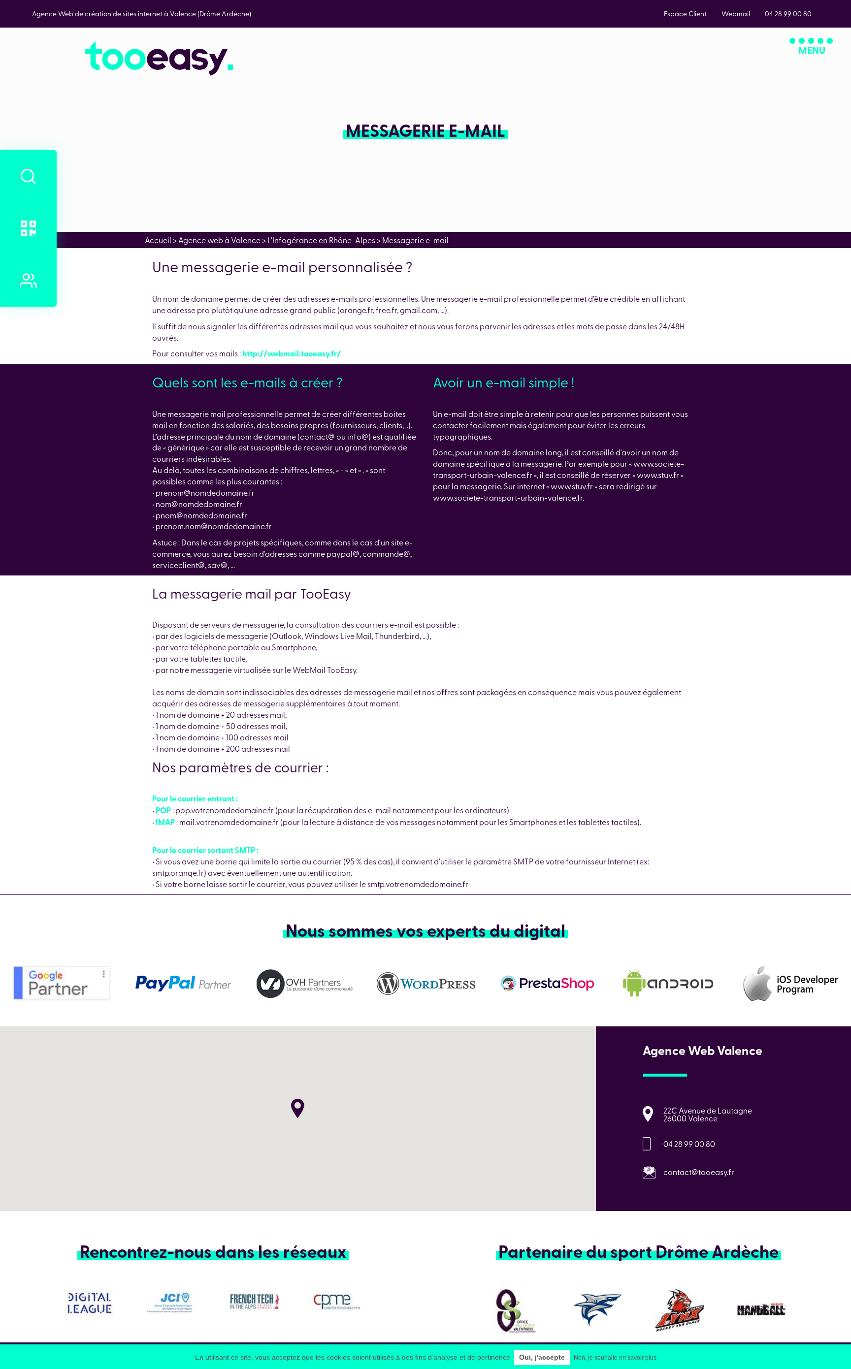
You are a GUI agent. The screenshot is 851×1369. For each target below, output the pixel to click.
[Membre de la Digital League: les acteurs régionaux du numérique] (89, 1303)
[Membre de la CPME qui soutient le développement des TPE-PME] (335, 1302)
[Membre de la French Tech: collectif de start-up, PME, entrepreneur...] (254, 1302)
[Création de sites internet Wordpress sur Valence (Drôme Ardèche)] (426, 983)
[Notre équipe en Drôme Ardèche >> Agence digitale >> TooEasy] (28, 281)
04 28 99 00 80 (689, 1143)
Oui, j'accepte (542, 1357)
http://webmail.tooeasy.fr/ (291, 353)
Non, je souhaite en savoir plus (615, 1358)
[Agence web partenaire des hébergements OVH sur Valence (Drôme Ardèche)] (305, 983)
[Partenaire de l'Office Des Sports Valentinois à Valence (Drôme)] (515, 1310)
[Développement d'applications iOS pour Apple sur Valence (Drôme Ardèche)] (790, 983)
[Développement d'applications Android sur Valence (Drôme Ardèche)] (669, 983)
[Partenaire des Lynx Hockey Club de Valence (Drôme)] (679, 1310)
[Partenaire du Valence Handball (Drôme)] (761, 1310)
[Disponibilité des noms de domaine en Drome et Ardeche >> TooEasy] (28, 176)
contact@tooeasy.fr (698, 1171)
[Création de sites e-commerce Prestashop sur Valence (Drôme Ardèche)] (547, 983)
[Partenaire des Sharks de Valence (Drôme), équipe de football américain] (597, 1310)
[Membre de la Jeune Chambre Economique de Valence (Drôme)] (171, 1302)
